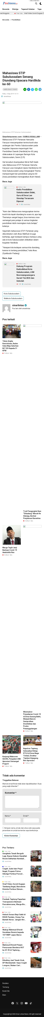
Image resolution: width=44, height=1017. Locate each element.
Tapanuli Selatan (28, 9)
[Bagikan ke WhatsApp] (36, 89)
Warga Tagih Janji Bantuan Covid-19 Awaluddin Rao (9, 550)
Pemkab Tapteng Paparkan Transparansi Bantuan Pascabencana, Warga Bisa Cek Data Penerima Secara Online (14, 902)
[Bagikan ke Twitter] (32, 89)
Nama (8, 816)
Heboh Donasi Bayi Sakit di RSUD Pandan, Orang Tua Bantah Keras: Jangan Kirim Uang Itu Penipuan (14, 917)
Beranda (5, 9)
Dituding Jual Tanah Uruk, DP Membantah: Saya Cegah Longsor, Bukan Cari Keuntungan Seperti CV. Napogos (14, 963)
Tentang (5, 987)
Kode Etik (6, 991)
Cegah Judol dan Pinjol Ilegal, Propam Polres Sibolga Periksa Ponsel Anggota (12, 871)
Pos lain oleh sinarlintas (21, 308)
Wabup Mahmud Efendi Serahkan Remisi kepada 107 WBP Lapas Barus (13, 932)
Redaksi (5, 983)
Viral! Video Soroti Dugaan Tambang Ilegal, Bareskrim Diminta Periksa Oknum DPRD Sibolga (13, 887)
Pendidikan (16, 20)
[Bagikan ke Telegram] (40, 89)
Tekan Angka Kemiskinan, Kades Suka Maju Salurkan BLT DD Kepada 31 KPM (10, 346)
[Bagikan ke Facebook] (29, 89)
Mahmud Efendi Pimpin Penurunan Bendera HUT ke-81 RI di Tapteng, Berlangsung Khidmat (13, 947)
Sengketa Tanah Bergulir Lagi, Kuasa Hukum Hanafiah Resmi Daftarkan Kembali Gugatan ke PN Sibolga (14, 856)
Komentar (10, 792)
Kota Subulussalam (11, 294)
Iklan (4, 995)
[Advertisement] (22, 46)
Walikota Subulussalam (13, 298)
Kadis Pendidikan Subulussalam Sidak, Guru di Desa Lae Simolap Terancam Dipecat (25, 195)
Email (26, 816)
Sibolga (15, 9)
